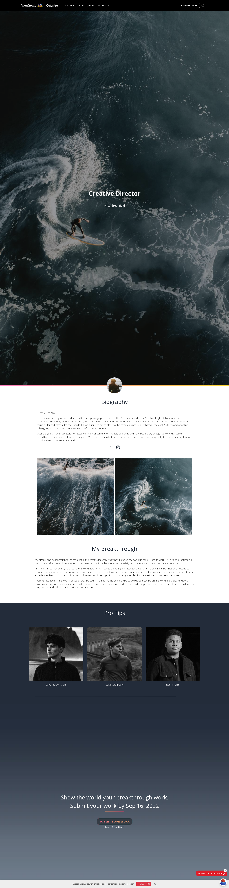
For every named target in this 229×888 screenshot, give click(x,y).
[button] (75, 496)
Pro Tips (102, 5)
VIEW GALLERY (189, 5)
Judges (91, 5)
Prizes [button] (81, 5)
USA (142, 884)
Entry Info (70, 5)
